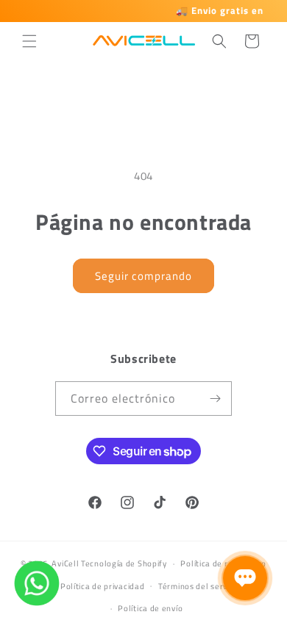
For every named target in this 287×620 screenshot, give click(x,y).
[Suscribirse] (215, 398)
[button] (29, 41)
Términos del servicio (199, 586)
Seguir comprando (143, 275)
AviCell (65, 563)
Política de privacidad (102, 586)
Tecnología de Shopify (124, 563)
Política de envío (150, 608)
